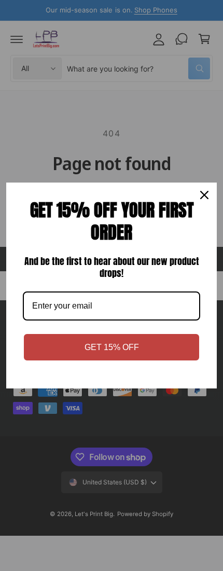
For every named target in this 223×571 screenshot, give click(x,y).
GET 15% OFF (112, 347)
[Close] (204, 195)
